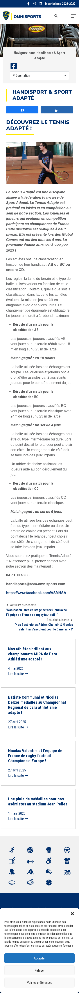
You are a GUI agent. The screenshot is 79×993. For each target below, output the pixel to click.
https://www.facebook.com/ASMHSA (36, 593)
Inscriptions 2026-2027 (60, 4)
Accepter (39, 958)
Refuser (40, 970)
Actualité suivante (58, 620)
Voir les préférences (39, 983)
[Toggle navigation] (73, 16)
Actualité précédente (23, 605)
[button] (72, 913)
